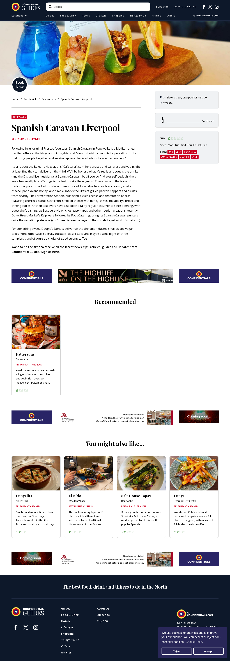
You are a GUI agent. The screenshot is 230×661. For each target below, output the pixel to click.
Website (168, 103)
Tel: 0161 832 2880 (186, 623)
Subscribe (162, 7)
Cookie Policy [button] (194, 641)
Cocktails (190, 151)
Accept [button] (208, 651)
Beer (178, 151)
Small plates (169, 156)
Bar (171, 151)
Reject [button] (177, 651)
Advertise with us (185, 6)
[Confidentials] (205, 16)
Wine (194, 156)
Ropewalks (19, 116)
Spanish (184, 156)
